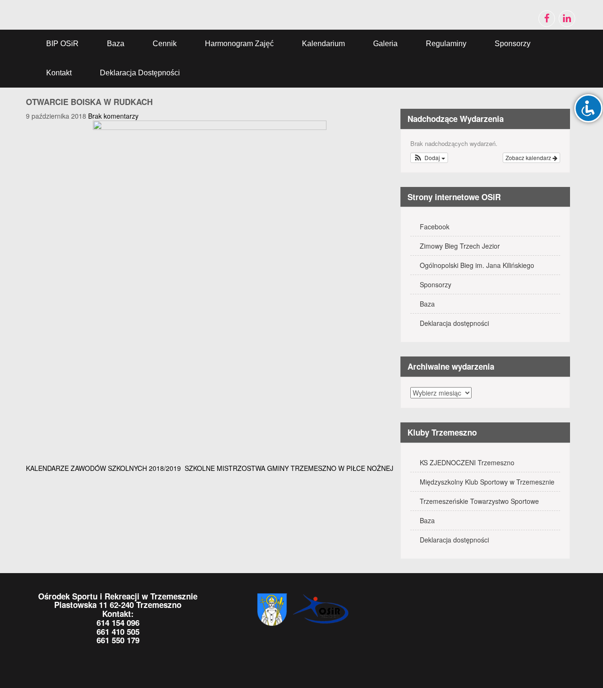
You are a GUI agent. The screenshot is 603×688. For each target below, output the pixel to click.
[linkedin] (567, 18)
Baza (115, 44)
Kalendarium (323, 44)
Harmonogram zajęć (239, 44)
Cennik (165, 44)
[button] (429, 157)
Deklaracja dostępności (140, 73)
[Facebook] (546, 18)
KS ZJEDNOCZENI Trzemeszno (467, 462)
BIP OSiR (62, 44)
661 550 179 (118, 640)
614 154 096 (118, 622)
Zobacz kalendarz (529, 158)
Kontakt (59, 73)
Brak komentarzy (113, 116)
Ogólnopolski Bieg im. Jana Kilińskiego (477, 265)
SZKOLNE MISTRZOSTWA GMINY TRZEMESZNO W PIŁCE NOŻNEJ (289, 468)
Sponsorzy (512, 44)
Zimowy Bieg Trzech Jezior (460, 246)
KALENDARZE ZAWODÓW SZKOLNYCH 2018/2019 (103, 468)
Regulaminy (446, 44)
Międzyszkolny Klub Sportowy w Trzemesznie (487, 481)
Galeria (385, 44)
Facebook (434, 226)
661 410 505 (118, 631)
